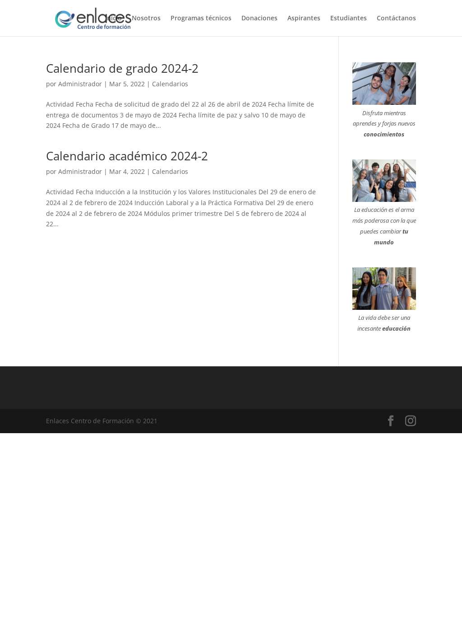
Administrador (80, 83)
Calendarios (170, 83)
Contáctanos (396, 18)
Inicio (113, 18)
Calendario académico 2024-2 (127, 156)
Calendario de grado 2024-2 (122, 68)
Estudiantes (348, 18)
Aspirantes (303, 18)
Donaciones (259, 18)
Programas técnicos (201, 18)
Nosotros (146, 18)
